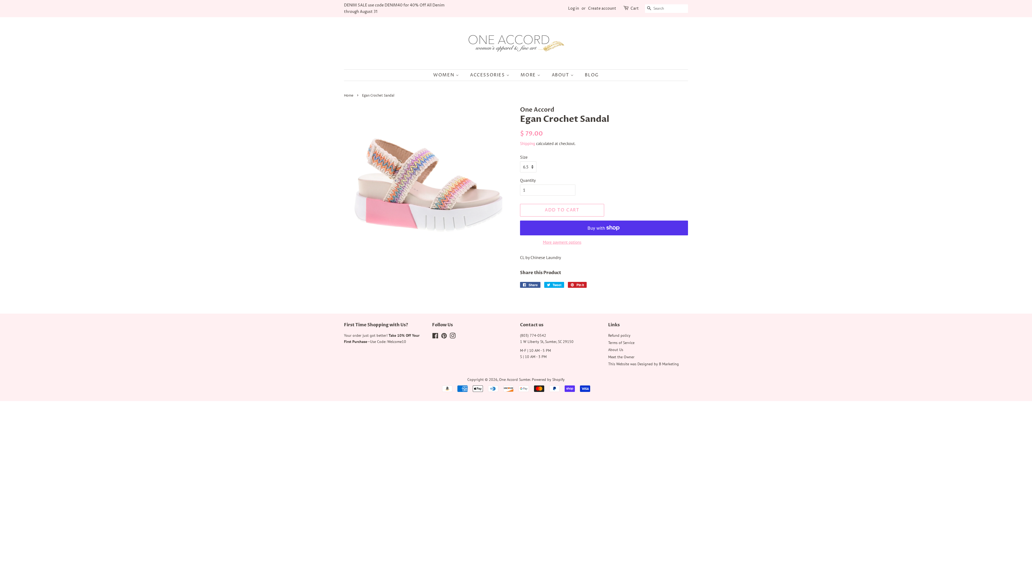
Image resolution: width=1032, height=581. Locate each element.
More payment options (562, 242)
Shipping (527, 143)
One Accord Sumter (514, 379)
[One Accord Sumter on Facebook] (435, 336)
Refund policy (619, 335)
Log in (573, 8)
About (561, 75)
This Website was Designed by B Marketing (643, 364)
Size (524, 157)
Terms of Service (621, 342)
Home (348, 95)
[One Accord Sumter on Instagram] (453, 336)
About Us (615, 349)
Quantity (528, 180)
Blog (592, 75)
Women (444, 75)
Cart (634, 8)
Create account (602, 8)
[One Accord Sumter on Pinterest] (444, 336)
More (529, 75)
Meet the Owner (621, 357)
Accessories (488, 75)
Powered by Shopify (548, 379)
